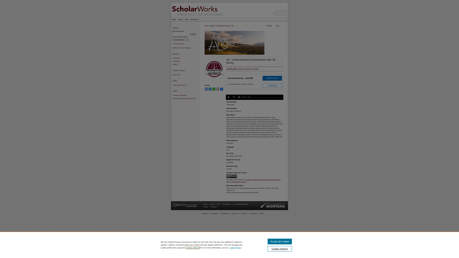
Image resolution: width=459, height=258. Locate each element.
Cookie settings (192, 248)
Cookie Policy (235, 248)
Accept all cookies (279, 241)
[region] (229, 245)
